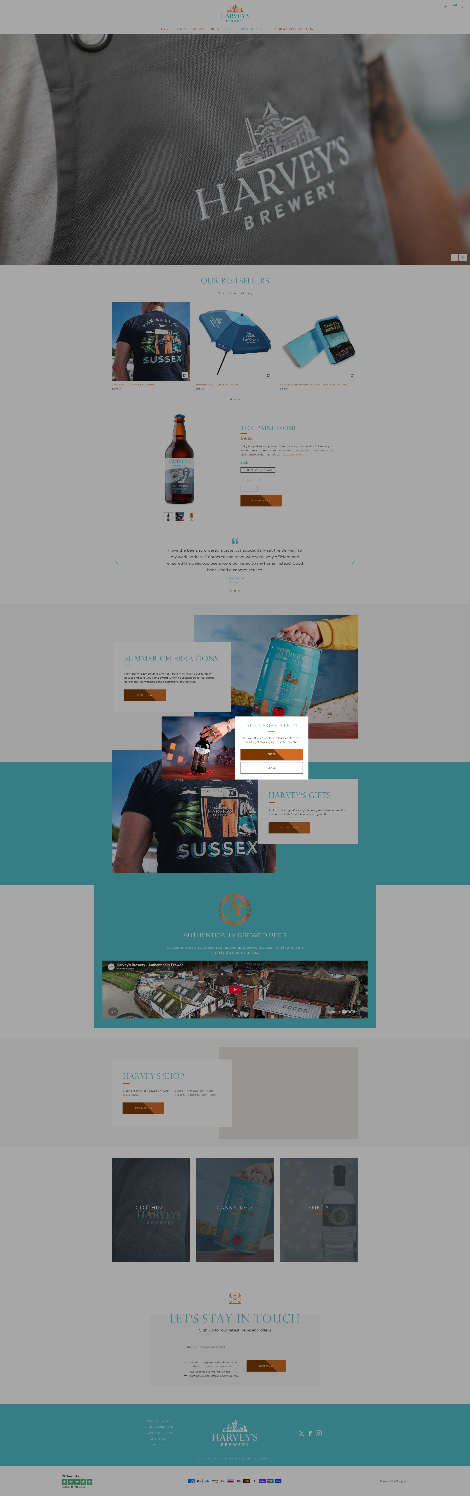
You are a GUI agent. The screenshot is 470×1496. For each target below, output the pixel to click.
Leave (272, 767)
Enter (271, 754)
